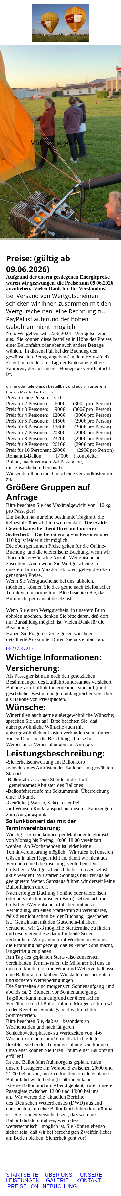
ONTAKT (88, 1180)
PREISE (17, 1186)
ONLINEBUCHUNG (54, 1186)
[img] (60, 22)
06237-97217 (20, 648)
